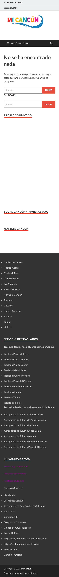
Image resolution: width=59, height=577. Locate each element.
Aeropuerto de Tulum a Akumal (20, 436)
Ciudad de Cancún (13, 262)
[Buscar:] (29, 90)
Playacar (8, 300)
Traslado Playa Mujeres (16, 353)
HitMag (33, 573)
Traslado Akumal (12, 391)
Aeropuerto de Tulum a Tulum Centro (23, 414)
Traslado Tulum (12, 397)
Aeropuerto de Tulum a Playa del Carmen (25, 446)
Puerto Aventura (12, 310)
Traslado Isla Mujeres (15, 370)
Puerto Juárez (11, 267)
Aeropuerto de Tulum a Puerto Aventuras (25, 441)
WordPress (22, 573)
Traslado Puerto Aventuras (18, 386)
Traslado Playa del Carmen (17, 381)
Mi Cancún (26, 568)
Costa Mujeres (11, 273)
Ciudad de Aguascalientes (17, 527)
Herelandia (9, 495)
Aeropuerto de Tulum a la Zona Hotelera (25, 419)
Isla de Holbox (11, 533)
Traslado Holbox (12, 402)
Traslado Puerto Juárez (16, 364)
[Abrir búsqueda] (51, 43)
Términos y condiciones (16, 466)
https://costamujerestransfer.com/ (21, 543)
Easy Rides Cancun (13, 500)
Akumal (8, 316)
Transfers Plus (11, 549)
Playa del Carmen (13, 294)
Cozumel (8, 305)
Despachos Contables (15, 522)
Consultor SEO (12, 516)
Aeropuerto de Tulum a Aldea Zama (22, 430)
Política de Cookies (14, 480)
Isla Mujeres (10, 283)
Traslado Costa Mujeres (16, 359)
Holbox (8, 327)
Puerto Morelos (12, 289)
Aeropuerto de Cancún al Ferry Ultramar (25, 506)
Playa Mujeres (11, 278)
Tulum (7, 321)
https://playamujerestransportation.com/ (25, 538)
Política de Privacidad (15, 473)
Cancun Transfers (13, 554)
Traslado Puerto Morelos (17, 375)
